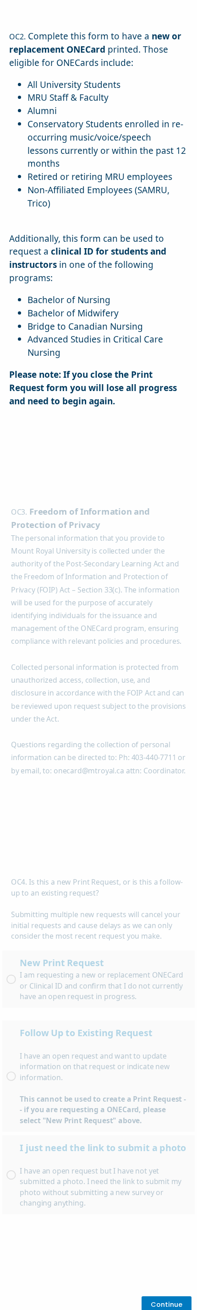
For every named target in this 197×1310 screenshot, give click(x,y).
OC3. (19, 512)
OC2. (17, 37)
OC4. (19, 882)
